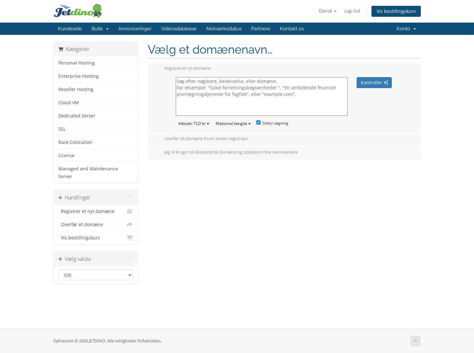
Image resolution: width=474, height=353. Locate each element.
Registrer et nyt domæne (86, 211)
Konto (405, 29)
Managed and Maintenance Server (88, 172)
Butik (98, 29)
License (66, 155)
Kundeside (70, 29)
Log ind (352, 11)
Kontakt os (292, 29)
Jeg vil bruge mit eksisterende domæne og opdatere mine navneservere (231, 152)
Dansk (326, 11)
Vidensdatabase (179, 29)
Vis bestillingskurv (396, 11)
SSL (62, 129)
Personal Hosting (76, 63)
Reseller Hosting (76, 89)
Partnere (260, 29)
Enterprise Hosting (78, 76)
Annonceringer (135, 29)
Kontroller (372, 82)
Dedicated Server (76, 116)
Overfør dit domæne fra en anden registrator (206, 139)
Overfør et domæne (80, 224)
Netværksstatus (224, 29)
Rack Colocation (75, 142)
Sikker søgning (275, 123)
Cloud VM (68, 103)
